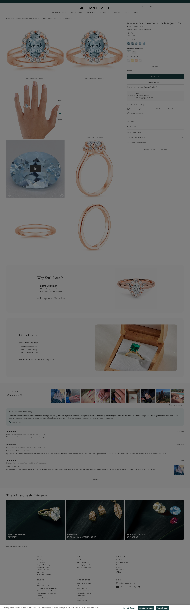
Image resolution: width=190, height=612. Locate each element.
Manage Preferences (129, 608)
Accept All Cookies (162, 608)
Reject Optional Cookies (146, 608)
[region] (95, 608)
